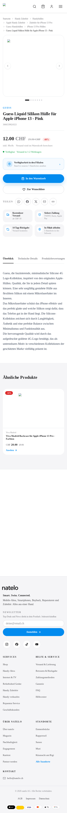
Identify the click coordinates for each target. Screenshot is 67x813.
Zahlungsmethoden (45, 677)
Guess (7, 108)
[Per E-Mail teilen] (44, 201)
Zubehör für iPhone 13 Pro (40, 22)
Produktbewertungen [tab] (53, 258)
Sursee (39, 742)
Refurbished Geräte (12, 683)
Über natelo (8, 729)
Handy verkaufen (11, 696)
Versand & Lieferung (46, 664)
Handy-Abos (9, 671)
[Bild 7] (41, 100)
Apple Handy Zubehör (15, 22)
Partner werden (10, 761)
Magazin (7, 735)
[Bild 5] (37, 100)
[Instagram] (7, 644)
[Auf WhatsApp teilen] (18, 201)
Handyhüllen (38, 18)
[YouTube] (37, 644)
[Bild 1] (27, 100)
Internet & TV (9, 677)
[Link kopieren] (53, 201)
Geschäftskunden (11, 709)
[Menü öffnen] (60, 6)
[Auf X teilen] (35, 201)
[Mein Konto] (51, 6)
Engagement (9, 748)
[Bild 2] (30, 100)
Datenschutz (44, 798)
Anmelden (31, 632)
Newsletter (12, 612)
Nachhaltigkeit (10, 742)
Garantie (40, 683)
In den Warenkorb (36, 178)
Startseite (7, 18)
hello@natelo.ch (15, 778)
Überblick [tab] (8, 258)
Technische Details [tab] (28, 258)
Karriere (7, 755)
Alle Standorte (43, 761)
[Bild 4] (35, 100)
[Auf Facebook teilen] (27, 201)
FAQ (38, 690)
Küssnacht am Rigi (45, 755)
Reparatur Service (11, 703)
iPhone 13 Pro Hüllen (36, 26)
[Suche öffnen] (34, 6)
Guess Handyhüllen (14, 26)
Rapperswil (41, 735)
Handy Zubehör (21, 18)
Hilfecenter (41, 696)
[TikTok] (27, 644)
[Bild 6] (39, 100)
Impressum (30, 798)
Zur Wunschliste (36, 189)
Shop (5, 664)
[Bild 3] (33, 100)
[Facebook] (17, 644)
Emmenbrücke (43, 729)
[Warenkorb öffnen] (43, 6)
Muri (38, 748)
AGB (20, 798)
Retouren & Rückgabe (46, 671)
